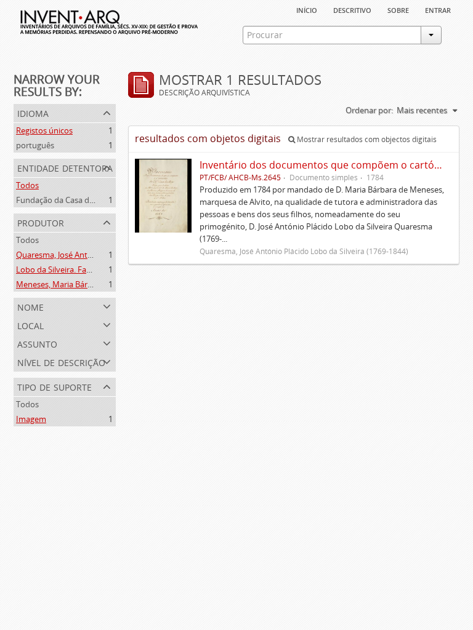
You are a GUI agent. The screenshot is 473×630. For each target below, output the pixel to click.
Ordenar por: (369, 110)
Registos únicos (44, 130)
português (35, 145)
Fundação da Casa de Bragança (72, 199)
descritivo (352, 9)
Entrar (438, 9)
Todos (27, 185)
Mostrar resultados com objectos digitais (366, 139)
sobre (398, 9)
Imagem (31, 419)
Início (306, 9)
